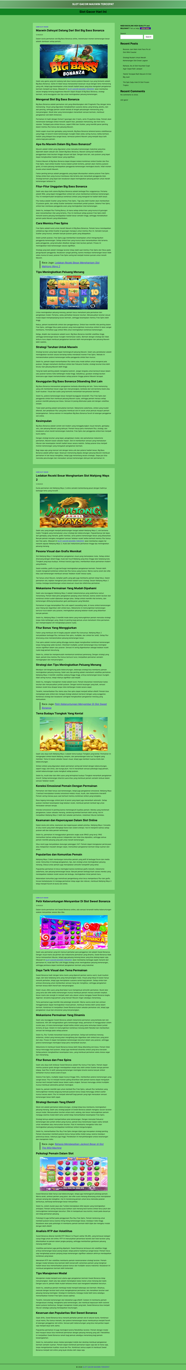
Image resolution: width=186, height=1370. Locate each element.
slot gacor (124, 100)
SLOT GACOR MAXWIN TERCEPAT (96, 1367)
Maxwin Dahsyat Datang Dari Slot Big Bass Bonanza (70, 30)
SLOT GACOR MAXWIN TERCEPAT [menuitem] (81, 89)
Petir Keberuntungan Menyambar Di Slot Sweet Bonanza (73, 901)
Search (123, 33)
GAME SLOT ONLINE (42, 27)
